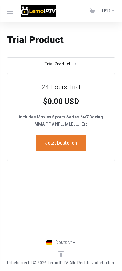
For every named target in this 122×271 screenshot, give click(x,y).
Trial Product (57, 64)
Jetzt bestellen (61, 143)
